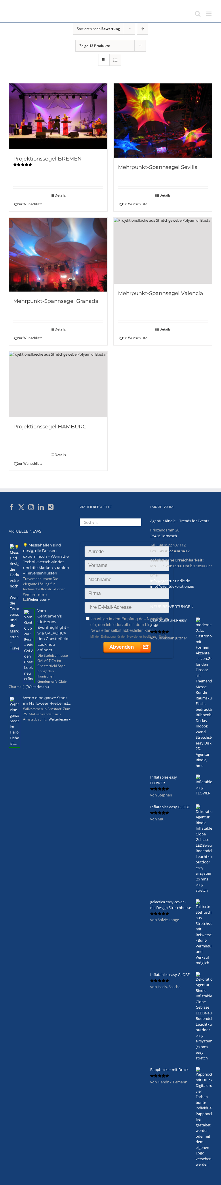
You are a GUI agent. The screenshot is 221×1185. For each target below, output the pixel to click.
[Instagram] (31, 507)
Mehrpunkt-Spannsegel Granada (55, 301)
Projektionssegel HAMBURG (50, 426)
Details (60, 195)
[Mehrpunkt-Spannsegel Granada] (58, 255)
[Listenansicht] (115, 60)
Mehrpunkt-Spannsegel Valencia (160, 293)
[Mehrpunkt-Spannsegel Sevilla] (163, 120)
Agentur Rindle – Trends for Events (179, 520)
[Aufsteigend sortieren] (142, 29)
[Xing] (51, 507)
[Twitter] (21, 507)
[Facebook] (11, 507)
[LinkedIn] (41, 507)
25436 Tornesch (163, 535)
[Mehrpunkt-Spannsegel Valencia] (163, 251)
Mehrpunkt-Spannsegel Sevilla (158, 167)
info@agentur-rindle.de (170, 580)
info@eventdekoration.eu (172, 586)
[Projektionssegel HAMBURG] (58, 384)
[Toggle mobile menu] (209, 14)
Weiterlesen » (39, 599)
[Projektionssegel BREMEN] (58, 116)
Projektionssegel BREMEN (47, 159)
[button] (35, 204)
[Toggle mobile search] (198, 14)
